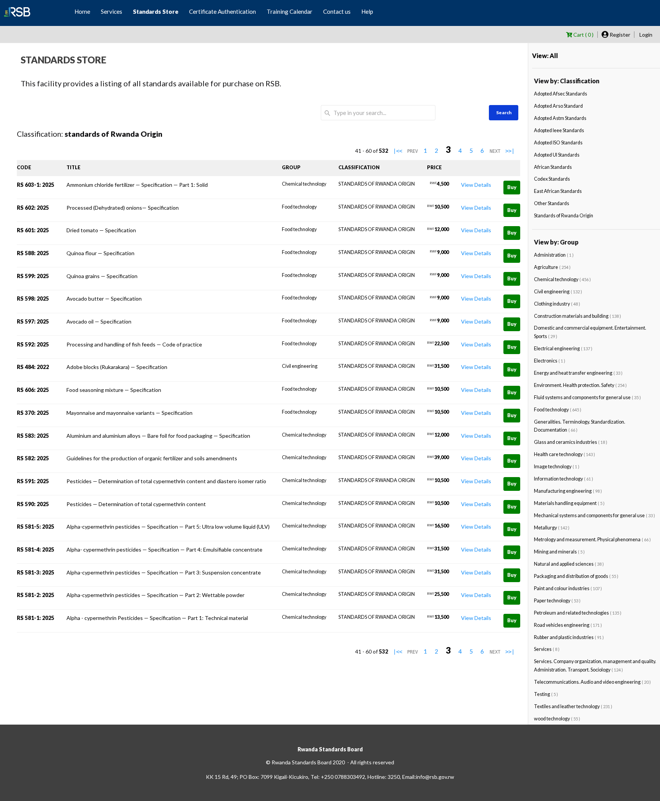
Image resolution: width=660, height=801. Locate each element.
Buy (511, 187)
